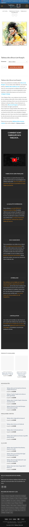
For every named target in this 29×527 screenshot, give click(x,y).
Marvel (20, 503)
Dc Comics (13, 500)
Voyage (7, 512)
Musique (3, 505)
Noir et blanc (13, 505)
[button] (2, 6)
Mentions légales (12, 522)
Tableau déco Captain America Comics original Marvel (21, 374)
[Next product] (13, 15)
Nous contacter (21, 521)
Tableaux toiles (14, 11)
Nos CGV (20, 522)
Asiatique (23, 495)
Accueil (5, 11)
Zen (11, 512)
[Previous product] (16, 15)
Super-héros (17, 510)
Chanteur (12, 498)
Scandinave (22, 507)
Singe (3, 510)
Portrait (3, 507)
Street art (11, 510)
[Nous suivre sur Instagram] (2, 487)
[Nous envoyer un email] (5, 487)
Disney (18, 500)
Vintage (3, 512)
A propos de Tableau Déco (9, 521)
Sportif (6, 510)
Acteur (3, 495)
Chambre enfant (5, 498)
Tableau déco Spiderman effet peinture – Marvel (7, 373)
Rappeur (17, 507)
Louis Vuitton (7, 503)
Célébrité (8, 500)
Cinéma (20, 498)
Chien (16, 498)
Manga (16, 503)
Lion (2, 503)
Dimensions (3, 61)
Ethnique (23, 500)
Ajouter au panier (16, 67)
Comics (3, 500)
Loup (13, 503)
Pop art (24, 505)
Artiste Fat (18, 495)
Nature (8, 505)
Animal (7, 495)
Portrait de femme (10, 507)
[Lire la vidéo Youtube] (14, 160)
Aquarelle (12, 495)
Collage (25, 498)
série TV (23, 510)
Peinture (19, 505)
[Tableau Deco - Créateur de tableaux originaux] (14, 6)
